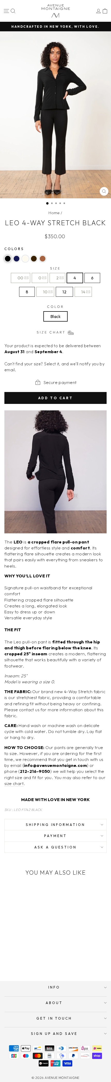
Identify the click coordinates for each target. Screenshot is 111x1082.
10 (45, 291)
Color (55, 306)
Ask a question (55, 847)
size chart (13, 783)
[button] (7, 258)
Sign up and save (54, 1034)
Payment (55, 836)
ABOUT (54, 1003)
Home (54, 212)
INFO (54, 987)
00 (20, 277)
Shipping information (55, 825)
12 (64, 291)
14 (83, 291)
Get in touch (54, 1018)
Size (55, 268)
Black (55, 316)
